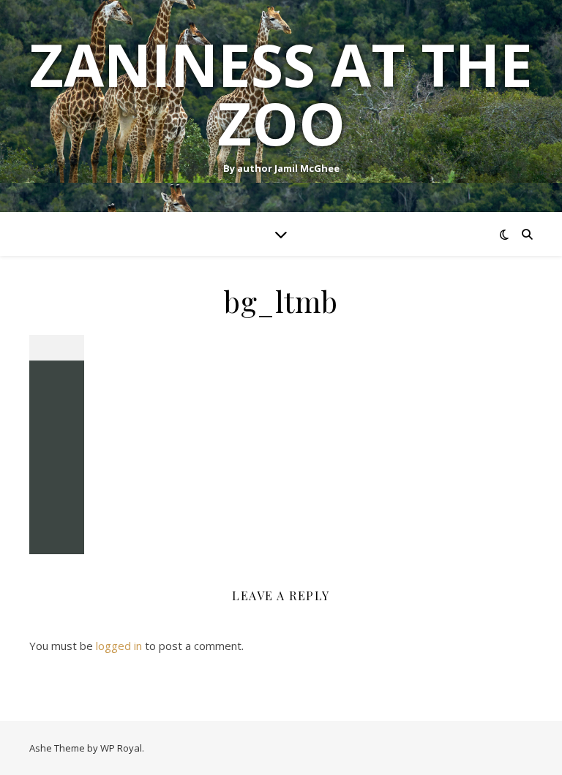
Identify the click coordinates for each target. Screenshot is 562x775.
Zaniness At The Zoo (281, 93)
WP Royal (121, 748)
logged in (119, 645)
